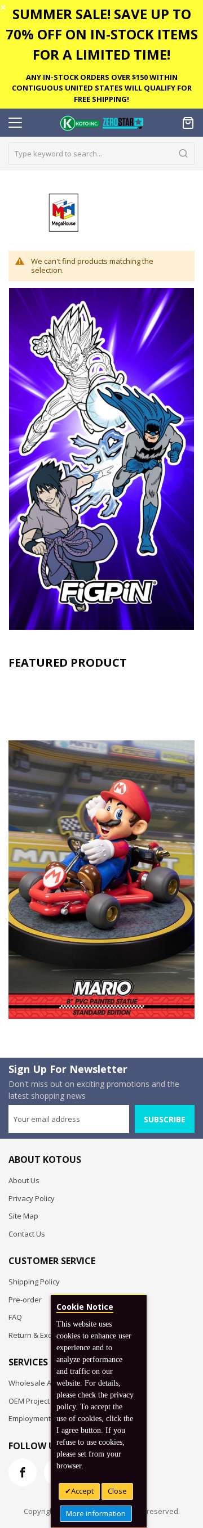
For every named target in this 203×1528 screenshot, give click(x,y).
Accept (82, 1491)
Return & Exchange (40, 1335)
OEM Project (29, 1401)
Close (117, 1491)
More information (96, 1513)
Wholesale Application (46, 1383)
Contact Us (26, 1234)
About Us (23, 1180)
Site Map (23, 1216)
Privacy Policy (31, 1198)
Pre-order (25, 1300)
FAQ (15, 1317)
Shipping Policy (34, 1282)
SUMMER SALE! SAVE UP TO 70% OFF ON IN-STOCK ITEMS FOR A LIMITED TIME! (102, 34)
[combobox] (101, 153)
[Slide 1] (101, 847)
